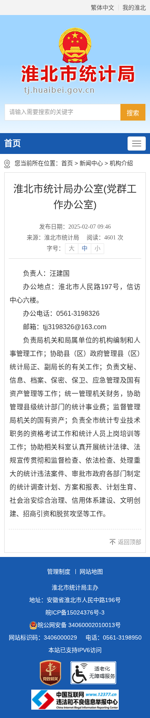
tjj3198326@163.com (74, 326)
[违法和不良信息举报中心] (75, 700)
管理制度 (58, 571)
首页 (12, 143)
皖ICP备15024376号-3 (75, 612)
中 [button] (85, 248)
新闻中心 (91, 163)
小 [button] (97, 248)
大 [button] (72, 248)
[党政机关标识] (50, 673)
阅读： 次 (105, 237)
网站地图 (91, 571)
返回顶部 (129, 542)
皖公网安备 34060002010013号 (79, 625)
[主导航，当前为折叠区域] (137, 143)
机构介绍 (121, 163)
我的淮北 (134, 7)
